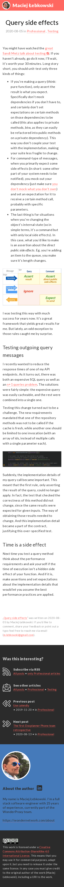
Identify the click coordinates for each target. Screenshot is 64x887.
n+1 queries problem (22, 384)
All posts (19, 673)
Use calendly (21, 705)
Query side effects (15, 617)
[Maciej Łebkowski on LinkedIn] (39, 789)
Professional (36, 31)
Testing (52, 31)
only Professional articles (44, 673)
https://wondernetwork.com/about (29, 820)
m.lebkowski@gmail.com (19, 634)
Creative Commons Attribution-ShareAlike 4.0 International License (26, 851)
